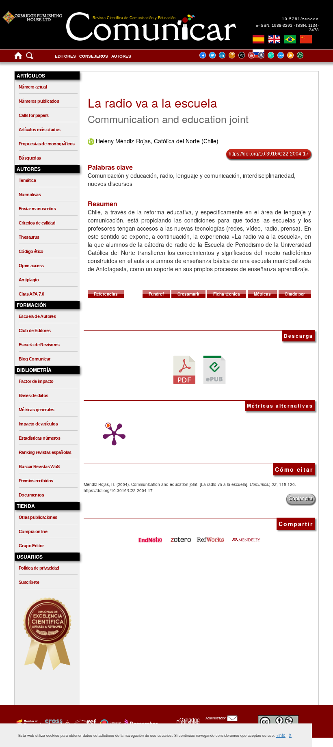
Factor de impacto (36, 381)
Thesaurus (29, 237)
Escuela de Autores (37, 316)
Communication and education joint (168, 118)
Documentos (31, 494)
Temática (27, 180)
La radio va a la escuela (152, 102)
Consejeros (93, 56)
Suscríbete (29, 582)
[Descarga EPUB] (214, 369)
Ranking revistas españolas (45, 452)
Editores (65, 56)
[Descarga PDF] (184, 369)
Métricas (262, 294)
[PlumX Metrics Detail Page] (112, 434)
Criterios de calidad (37, 222)
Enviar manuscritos (37, 208)
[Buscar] (30, 57)
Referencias (106, 294)
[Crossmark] (109, 723)
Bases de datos (33, 395)
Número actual (33, 86)
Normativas (30, 194)
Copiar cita (301, 498)
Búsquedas (30, 157)
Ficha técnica (226, 294)
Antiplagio (29, 279)
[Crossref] (27, 723)
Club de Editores (34, 330)
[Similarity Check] (56, 723)
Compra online (33, 531)
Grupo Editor (31, 545)
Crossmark (188, 294)
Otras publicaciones (38, 517)
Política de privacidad (39, 568)
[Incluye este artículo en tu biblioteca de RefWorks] (210, 537)
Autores (121, 56)
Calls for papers (33, 115)
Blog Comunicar (34, 358)
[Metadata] (306, 55)
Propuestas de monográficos (46, 143)
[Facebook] (205, 55)
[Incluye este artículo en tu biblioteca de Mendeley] (246, 537)
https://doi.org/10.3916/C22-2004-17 (269, 154)
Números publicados (39, 101)
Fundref (156, 294)
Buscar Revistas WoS (39, 466)
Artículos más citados (39, 129)
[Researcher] (140, 723)
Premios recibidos (36, 480)
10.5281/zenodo (300, 19)
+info (280, 735)
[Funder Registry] (84, 723)
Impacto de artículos (38, 423)
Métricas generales (36, 409)
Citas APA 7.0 (31, 293)
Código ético (31, 251)
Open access (31, 265)
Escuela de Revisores (39, 344)
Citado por (295, 294)
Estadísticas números (39, 438)
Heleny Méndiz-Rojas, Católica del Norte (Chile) (157, 141)
